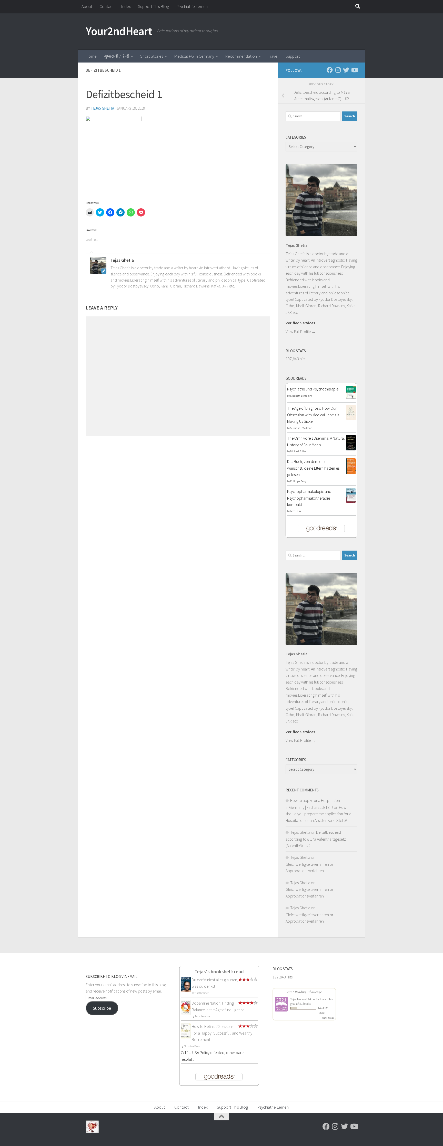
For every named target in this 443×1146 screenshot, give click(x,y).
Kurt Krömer (202, 993)
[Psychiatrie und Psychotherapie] (351, 397)
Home (91, 56)
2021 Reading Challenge (304, 991)
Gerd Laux (295, 511)
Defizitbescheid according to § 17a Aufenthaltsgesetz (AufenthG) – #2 (316, 839)
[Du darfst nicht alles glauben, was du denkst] (186, 991)
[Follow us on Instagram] (338, 70)
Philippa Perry (298, 481)
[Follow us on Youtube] (354, 70)
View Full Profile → (301, 331)
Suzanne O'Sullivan (301, 428)
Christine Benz (192, 1046)
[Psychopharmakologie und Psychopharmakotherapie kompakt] (351, 501)
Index (126, 6)
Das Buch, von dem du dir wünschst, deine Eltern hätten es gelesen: (313, 468)
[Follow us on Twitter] (346, 70)
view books (328, 1017)
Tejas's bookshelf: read (219, 971)
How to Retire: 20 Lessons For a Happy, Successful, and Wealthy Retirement (222, 1033)
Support (293, 56)
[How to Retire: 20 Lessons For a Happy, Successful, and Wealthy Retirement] (186, 1037)
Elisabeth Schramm (301, 395)
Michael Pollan (298, 451)
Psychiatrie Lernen (192, 6)
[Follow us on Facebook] (330, 70)
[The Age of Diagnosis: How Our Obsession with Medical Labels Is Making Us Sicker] (351, 418)
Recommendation (241, 56)
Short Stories (151, 56)
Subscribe (102, 1008)
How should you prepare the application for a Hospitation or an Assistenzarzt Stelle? (318, 814)
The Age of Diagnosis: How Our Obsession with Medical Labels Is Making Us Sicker (313, 415)
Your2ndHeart (119, 31)
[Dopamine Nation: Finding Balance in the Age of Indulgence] (186, 1013)
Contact (106, 6)
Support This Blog (153, 6)
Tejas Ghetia (102, 108)
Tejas (293, 999)
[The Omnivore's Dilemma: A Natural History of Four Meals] (351, 448)
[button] (114, 154)
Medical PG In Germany (194, 56)
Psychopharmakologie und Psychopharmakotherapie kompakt (309, 498)
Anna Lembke (202, 1016)
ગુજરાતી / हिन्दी (116, 56)
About (87, 6)
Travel (273, 56)
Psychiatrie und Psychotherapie (312, 388)
